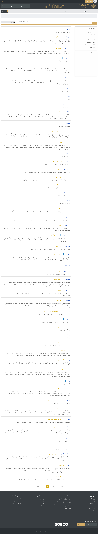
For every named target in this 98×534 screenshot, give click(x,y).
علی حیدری (58, 300)
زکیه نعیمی (60, 327)
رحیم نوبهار (60, 389)
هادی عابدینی (57, 77)
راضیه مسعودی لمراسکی (56, 161)
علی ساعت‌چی (60, 342)
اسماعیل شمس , (57, 419)
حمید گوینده (58, 37)
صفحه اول (61, 486)
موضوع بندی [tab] (92, 28)
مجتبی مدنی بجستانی (57, 131)
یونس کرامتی (50, 419)
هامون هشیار (58, 48)
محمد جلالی (61, 465)
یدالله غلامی (59, 446)
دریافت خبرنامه (81, 524)
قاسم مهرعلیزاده (60, 360)
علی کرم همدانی (57, 254)
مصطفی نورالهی (57, 319)
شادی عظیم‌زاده (56, 279)
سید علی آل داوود (54, 235)
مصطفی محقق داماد (59, 408)
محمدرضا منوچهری (57, 185)
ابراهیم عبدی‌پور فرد (58, 66)
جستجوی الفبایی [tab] (91, 52)
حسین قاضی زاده (55, 169)
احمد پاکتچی (58, 225)
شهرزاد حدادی (59, 177)
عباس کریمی (56, 427)
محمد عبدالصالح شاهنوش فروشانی (51, 311)
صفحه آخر (37, 486)
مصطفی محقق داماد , (58, 400)
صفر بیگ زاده (57, 271)
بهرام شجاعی (58, 208)
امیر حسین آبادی (52, 454)
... (41, 486)
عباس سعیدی (57, 246)
